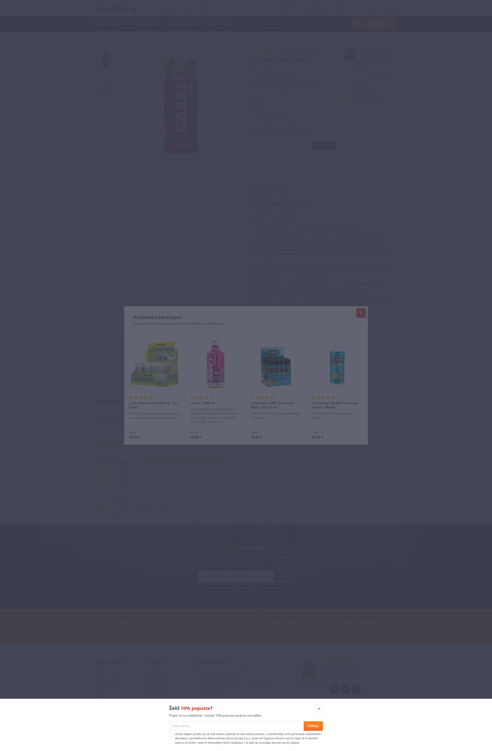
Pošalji (313, 726)
